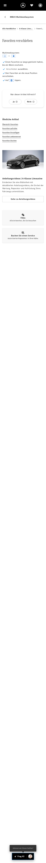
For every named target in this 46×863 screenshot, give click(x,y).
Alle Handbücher (9, 28)
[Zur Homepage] (23, 5)
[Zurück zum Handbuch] (6, 17)
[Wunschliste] (32, 5)
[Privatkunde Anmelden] (40, 5)
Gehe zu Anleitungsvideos (23, 199)
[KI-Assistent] (30, 856)
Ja (14, 101)
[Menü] (5, 5)
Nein (29, 101)
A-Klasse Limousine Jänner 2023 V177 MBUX (26, 28)
